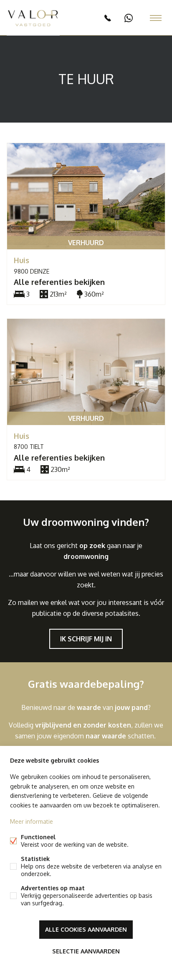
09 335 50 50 (107, 18)
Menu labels (155, 18)
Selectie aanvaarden (86, 951)
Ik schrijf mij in (86, 639)
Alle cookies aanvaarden (86, 929)
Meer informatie (31, 821)
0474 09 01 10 (128, 18)
